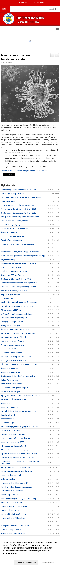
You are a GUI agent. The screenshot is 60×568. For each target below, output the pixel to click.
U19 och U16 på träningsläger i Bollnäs (16, 314)
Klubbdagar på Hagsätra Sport (13, 446)
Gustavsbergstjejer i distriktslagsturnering (18, 376)
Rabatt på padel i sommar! (11, 240)
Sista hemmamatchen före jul (13, 502)
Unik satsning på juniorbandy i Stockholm (18, 458)
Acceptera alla (47, 563)
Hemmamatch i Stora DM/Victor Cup (15, 533)
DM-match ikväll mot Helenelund (14, 475)
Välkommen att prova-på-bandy (14, 337)
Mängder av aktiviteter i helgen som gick (17, 306)
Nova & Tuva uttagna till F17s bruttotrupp (17, 205)
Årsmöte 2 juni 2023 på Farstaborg (15, 329)
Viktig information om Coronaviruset (15, 467)
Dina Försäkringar (8, 201)
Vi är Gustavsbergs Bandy (11, 384)
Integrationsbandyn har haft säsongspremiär (19, 283)
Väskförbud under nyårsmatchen (14, 291)
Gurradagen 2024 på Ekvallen (12, 275)
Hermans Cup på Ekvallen (11, 530)
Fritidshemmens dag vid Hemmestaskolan (18, 244)
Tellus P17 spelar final (9, 380)
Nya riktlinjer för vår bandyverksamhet (16, 438)
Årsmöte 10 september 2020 (12, 442)
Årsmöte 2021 (6, 403)
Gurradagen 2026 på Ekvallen (12, 193)
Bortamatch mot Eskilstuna (12, 491)
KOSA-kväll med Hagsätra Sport (14, 318)
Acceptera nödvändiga (26, 563)
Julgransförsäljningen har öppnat (14, 388)
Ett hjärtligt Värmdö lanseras (12, 236)
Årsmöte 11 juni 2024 (9, 232)
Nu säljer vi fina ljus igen (10, 392)
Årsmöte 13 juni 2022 (9, 368)
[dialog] (30, 552)
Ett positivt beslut (8, 298)
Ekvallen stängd (7, 423)
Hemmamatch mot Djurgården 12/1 (15, 483)
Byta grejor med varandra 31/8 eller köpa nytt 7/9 (20, 395)
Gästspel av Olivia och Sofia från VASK (16, 279)
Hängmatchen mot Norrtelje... (13, 518)
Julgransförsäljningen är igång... (14, 514)
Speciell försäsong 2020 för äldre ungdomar (19, 454)
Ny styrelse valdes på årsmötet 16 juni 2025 (18, 209)
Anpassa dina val (10, 557)
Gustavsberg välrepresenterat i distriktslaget (19, 263)
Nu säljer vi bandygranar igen (12, 345)
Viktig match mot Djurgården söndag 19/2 (18, 333)
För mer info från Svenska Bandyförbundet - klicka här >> (24, 171)
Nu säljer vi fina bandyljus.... (12, 430)
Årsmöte (4, 248)
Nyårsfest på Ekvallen (9, 495)
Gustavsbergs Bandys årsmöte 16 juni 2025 (18, 213)
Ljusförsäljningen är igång (11, 353)
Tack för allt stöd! (8, 415)
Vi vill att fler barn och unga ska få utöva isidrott (20, 302)
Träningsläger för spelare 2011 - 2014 (16, 357)
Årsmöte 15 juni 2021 (9, 407)
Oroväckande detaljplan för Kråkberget (16, 471)
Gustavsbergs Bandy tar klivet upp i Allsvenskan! (20, 252)
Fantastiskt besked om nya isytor (14, 221)
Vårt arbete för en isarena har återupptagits (18, 411)
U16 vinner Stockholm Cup (11, 267)
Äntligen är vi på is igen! (10, 326)
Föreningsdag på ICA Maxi (11, 310)
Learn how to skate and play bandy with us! (18, 287)
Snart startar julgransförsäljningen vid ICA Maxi (20, 427)
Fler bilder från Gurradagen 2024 (14, 271)
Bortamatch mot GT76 (10, 510)
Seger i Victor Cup (8, 259)
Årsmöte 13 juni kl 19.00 (10, 372)
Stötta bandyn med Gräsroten (13, 434)
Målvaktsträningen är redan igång (14, 450)
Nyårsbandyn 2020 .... (9, 419)
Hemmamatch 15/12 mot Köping (14, 506)
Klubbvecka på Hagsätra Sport (13, 399)
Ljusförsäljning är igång (10, 225)
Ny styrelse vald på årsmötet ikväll (14, 228)
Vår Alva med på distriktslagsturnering (16, 487)
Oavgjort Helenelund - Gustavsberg (15, 526)
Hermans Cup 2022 (8, 349)
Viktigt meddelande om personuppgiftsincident (20, 217)
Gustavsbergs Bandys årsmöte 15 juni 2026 (18, 190)
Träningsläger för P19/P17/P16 (13, 360)
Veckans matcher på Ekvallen (13, 341)
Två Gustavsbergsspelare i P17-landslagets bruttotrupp (23, 256)
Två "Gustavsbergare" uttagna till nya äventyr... (19, 499)
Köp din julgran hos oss (10, 294)
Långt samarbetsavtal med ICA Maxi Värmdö (19, 364)
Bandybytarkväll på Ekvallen (12, 322)
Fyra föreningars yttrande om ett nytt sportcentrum (21, 197)
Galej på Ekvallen (8, 479)
